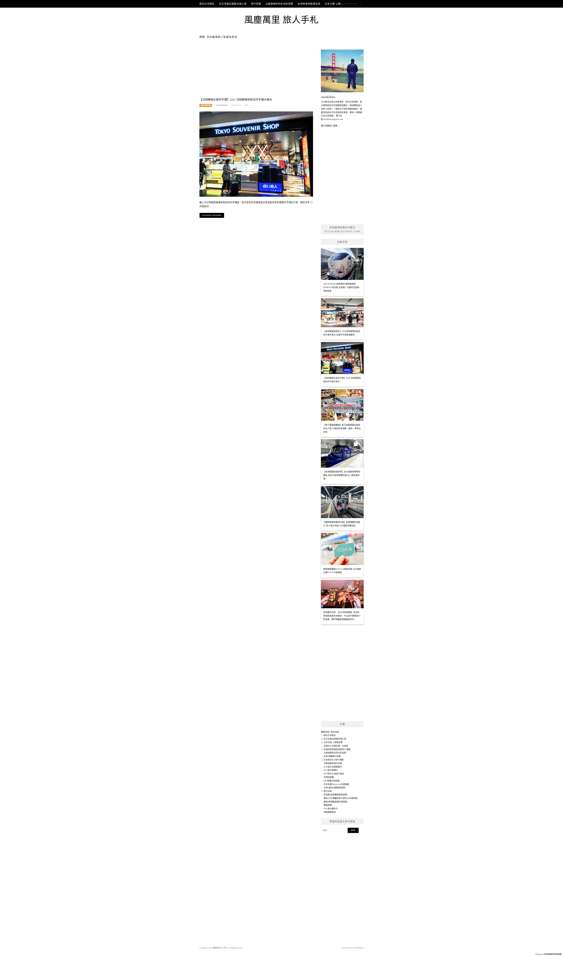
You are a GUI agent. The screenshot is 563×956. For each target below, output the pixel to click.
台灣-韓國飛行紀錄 (332, 756)
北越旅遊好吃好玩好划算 (279, 3)
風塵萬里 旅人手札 (281, 20)
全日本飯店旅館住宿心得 (233, 3)
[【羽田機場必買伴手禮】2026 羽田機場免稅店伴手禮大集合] (256, 154)
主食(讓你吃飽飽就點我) (335, 788)
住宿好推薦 (329, 777)
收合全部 (335, 732)
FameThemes (359, 948)
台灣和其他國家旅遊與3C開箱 (337, 749)
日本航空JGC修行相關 (334, 760)
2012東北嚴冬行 (331, 808)
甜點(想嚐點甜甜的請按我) (336, 802)
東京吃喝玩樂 (206, 105)
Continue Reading (212, 215)
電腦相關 (328, 805)
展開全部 (325, 732)
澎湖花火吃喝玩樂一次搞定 (336, 746)
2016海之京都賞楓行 (333, 767)
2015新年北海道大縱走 (334, 774)
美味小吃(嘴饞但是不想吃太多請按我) (341, 798)
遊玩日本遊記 (206, 3)
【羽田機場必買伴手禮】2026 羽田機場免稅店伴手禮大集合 (235, 99)
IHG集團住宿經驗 (332, 781)
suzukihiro (222, 105)
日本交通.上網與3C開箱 (338, 3)
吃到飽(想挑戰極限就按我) (336, 795)
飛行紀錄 (256, 3)
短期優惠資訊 (330, 812)
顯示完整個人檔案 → (330, 126)
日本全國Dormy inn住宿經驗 (336, 784)
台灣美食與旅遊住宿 (309, 3)
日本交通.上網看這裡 (333, 742)
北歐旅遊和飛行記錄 (333, 763)
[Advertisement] (256, 73)
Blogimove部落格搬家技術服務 (548, 954)
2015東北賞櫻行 (331, 770)
